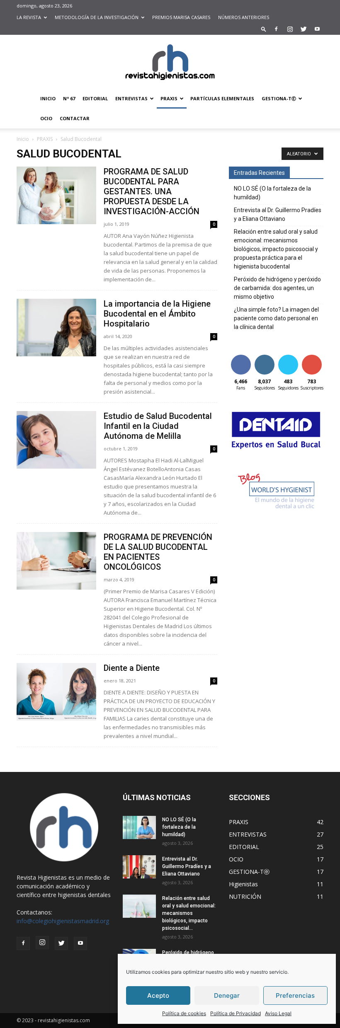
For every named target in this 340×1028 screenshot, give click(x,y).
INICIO (48, 98)
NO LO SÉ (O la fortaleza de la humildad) (272, 193)
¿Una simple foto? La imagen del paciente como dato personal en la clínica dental (276, 318)
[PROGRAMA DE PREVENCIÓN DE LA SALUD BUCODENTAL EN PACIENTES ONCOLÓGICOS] (56, 561)
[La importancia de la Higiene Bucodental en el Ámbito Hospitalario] (56, 327)
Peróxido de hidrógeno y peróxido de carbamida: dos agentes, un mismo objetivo (277, 288)
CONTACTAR (75, 118)
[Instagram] (290, 29)
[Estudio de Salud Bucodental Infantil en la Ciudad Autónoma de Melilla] (56, 440)
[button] (263, 29)
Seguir (264, 356)
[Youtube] (317, 29)
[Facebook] (276, 29)
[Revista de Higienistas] (170, 62)
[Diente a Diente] (56, 692)
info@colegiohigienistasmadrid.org (63, 921)
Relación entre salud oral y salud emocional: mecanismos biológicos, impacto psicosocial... (189, 913)
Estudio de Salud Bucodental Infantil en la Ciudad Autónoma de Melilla (158, 426)
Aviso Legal (278, 1013)
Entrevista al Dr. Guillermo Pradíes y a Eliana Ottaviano (277, 214)
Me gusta (240, 359)
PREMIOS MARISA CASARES (181, 17)
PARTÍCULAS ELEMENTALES (222, 98)
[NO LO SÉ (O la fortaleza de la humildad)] (139, 827)
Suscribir (312, 356)
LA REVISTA (29, 17)
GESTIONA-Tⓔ (279, 98)
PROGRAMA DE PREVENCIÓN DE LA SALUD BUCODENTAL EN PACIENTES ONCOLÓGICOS (158, 552)
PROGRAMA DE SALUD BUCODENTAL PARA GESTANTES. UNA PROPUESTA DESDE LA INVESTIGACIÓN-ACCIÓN (151, 191)
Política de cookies (184, 1013)
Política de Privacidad (235, 1013)
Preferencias (295, 995)
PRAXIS (168, 98)
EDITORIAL (95, 98)
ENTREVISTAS (131, 98)
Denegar (227, 995)
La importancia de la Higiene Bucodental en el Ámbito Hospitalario (157, 314)
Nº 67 (69, 98)
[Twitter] (303, 29)
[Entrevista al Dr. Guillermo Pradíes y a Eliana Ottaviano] (139, 866)
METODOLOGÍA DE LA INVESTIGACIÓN (96, 17)
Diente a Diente (132, 668)
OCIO (46, 118)
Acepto (158, 995)
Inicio (23, 139)
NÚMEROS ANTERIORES (243, 17)
